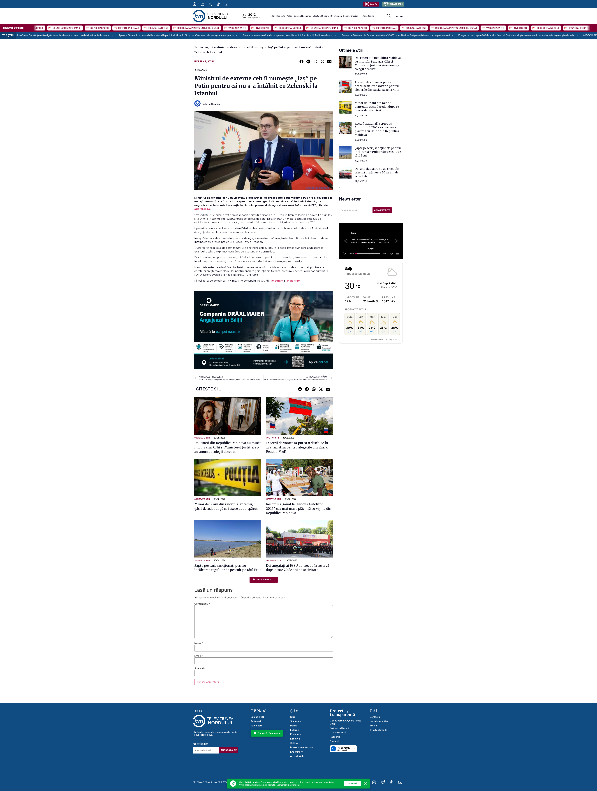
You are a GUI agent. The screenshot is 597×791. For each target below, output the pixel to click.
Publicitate (256, 725)
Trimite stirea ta (378, 729)
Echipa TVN (257, 716)
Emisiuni (354, 16)
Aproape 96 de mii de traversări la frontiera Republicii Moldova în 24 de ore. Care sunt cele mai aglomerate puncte (88, 35)
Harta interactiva (379, 721)
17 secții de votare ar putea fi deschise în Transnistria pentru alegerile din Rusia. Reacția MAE (297, 447)
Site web (199, 668)
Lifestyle (317, 16)
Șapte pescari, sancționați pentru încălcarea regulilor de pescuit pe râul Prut (378, 151)
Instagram (294, 280)
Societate (280, 16)
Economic (306, 16)
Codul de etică (338, 732)
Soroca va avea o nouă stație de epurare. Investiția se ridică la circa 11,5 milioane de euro (200, 35)
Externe (297, 16)
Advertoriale (368, 16)
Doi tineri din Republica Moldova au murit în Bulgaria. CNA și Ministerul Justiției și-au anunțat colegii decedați (227, 447)
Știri (273, 16)
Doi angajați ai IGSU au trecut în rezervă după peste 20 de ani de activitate (377, 172)
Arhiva (373, 725)
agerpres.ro (202, 209)
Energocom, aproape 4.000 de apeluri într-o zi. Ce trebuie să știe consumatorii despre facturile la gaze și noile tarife (429, 35)
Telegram (277, 280)
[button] (301, 61)
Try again (371, 248)
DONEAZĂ (353, 783)
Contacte (375, 716)
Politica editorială (339, 728)
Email (198, 656)
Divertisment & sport (340, 16)
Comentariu (202, 603)
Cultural (325, 16)
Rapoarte (335, 736)
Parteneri (256, 721)
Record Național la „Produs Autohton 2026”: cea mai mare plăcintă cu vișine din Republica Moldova (298, 508)
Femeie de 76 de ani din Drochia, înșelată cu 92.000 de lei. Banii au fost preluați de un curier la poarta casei (308, 35)
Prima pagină (203, 47)
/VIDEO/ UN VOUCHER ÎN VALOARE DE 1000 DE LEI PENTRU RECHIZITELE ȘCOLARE (542, 35)
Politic (289, 16)
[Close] (365, 783)
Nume (198, 643)
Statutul (334, 741)
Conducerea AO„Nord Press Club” (345, 722)
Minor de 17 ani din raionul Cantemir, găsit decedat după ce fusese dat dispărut (377, 106)
